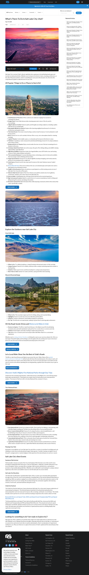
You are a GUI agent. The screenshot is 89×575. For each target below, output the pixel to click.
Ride (45, 2)
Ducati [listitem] (67, 548)
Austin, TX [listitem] (48, 560)
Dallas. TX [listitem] (48, 565)
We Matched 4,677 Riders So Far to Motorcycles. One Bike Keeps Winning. (74, 96)
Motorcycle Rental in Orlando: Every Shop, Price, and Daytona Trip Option (74, 31)
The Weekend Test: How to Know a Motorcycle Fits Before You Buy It (74, 76)
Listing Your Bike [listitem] (29, 540)
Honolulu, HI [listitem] (48, 555)
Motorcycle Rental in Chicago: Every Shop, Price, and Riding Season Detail (74, 22)
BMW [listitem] (67, 540)
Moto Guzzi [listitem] (69, 560)
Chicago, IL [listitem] (48, 563)
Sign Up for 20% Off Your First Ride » (44, 6)
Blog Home (10, 12)
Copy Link (54, 68)
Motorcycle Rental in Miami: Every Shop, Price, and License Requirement (74, 53)
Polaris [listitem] (67, 553)
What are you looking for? (66, 10)
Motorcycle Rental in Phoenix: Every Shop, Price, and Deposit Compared (74, 80)
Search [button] (78, 12)
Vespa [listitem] (67, 565)
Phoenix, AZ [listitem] (48, 558)
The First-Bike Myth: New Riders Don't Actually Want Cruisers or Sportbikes (74, 101)
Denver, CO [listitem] (48, 548)
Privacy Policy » (8, 569)
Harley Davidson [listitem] (70, 538)
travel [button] (27, 24)
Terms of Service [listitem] (29, 560)
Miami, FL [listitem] (48, 553)
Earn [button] (78, 2)
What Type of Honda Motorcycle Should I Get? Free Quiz (74, 92)
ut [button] (18, 24)
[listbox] (17, 12)
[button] (39, 69)
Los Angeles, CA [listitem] (49, 538)
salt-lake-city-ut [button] (13, 24)
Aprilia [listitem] (67, 558)
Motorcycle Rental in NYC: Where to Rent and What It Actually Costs (74, 27)
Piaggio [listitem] (68, 563)
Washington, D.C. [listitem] (50, 550)
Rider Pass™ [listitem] (28, 545)
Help (28, 571)
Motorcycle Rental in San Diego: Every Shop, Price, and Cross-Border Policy (74, 67)
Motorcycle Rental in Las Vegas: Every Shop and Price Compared (74, 63)
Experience (50, 2)
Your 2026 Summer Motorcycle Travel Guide (73, 105)
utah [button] (23, 24)
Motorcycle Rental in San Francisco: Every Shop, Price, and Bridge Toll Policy (74, 71)
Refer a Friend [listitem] (29, 550)
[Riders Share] (7, 2)
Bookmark (34, 68)
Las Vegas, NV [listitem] (49, 543)
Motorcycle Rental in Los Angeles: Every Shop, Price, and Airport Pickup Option (74, 58)
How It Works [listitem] (29, 538)
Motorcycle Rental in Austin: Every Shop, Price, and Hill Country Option (74, 40)
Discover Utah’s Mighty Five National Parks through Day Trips (28, 373)
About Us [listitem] (27, 553)
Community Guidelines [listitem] (31, 565)
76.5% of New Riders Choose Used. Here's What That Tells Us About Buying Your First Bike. (74, 88)
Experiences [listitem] (28, 543)
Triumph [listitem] (68, 545)
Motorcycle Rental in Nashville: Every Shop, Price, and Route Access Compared (73, 44)
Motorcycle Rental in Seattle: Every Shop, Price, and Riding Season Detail (74, 36)
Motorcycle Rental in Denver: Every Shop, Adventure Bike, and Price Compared (74, 49)
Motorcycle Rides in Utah (39, 324)
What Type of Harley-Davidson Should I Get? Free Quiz (73, 84)
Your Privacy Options (19, 571)
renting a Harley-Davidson (21, 337)
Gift (56, 2)
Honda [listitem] (67, 543)
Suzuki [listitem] (67, 550)
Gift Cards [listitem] (28, 548)
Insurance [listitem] (28, 562)
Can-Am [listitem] (68, 555)
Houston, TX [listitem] (48, 545)
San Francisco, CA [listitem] (50, 540)
